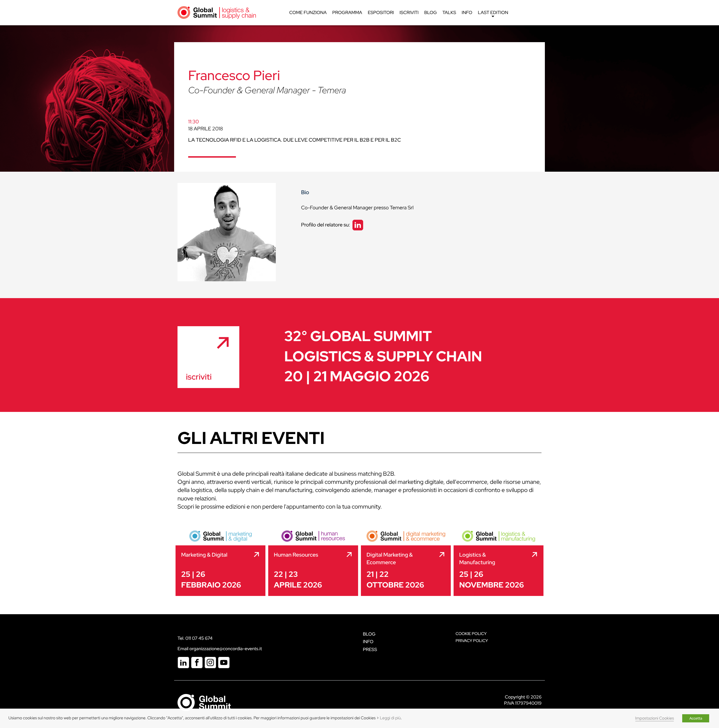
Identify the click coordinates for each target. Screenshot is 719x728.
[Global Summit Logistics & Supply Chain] (217, 12)
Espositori (381, 12)
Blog (430, 12)
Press (370, 649)
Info (467, 12)
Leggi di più (390, 718)
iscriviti (198, 376)
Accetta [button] (695, 718)
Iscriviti (408, 12)
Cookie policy (471, 633)
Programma (347, 12)
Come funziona (308, 12)
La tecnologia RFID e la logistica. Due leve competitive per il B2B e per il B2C (294, 140)
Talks (449, 12)
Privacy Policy (472, 640)
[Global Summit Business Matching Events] (204, 702)
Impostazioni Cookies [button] (654, 718)
